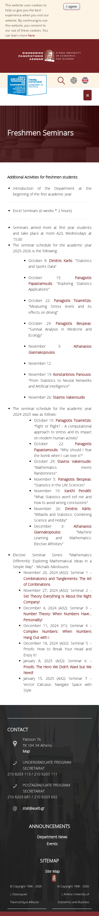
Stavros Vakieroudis (69, 397)
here (31, 35)
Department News (52, 836)
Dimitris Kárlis (78, 508)
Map (26, 751)
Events (52, 843)
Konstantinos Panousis (72, 374)
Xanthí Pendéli (77, 490)
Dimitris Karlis (60, 260)
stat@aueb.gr (33, 808)
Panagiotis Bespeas (73, 323)
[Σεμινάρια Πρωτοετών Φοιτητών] (74, 83)
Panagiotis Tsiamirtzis (72, 300)
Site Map (52, 871)
